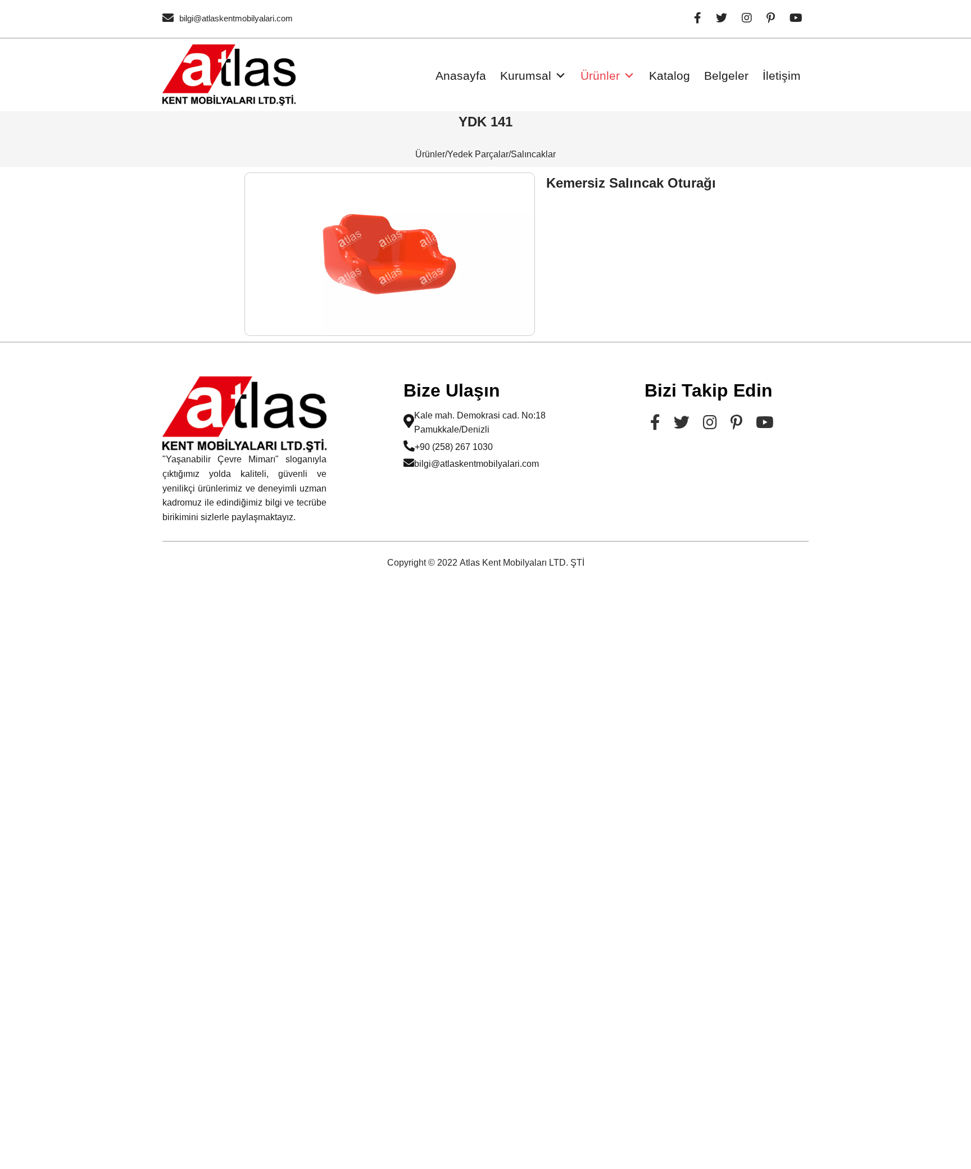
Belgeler (726, 75)
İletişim (782, 75)
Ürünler (600, 75)
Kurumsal (525, 75)
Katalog (669, 75)
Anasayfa (460, 75)
